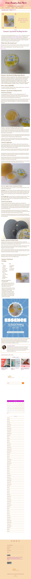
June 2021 (8, 510)
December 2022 (9, 478)
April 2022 (8, 492)
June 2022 (8, 489)
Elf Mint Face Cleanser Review (15, 368)
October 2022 (9, 482)
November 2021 (9, 501)
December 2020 (9, 520)
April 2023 (8, 471)
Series (16, 7)
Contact (8, 552)
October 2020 (9, 524)
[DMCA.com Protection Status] (15, 563)
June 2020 (8, 531)
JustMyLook (27, 87)
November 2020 (9, 522)
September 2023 (9, 463)
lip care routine (18, 35)
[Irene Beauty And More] (15, 569)
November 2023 (9, 459)
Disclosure (8, 548)
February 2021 (9, 517)
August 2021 (8, 506)
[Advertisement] (15, 391)
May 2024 (8, 456)
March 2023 (8, 473)
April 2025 (8, 442)
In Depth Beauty (7, 7)
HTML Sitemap (9, 550)
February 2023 (9, 475)
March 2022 (8, 494)
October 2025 (9, 431)
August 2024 (8, 452)
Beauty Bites (21, 7)
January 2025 (8, 445)
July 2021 (8, 508)
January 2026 (8, 426)
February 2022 (9, 496)
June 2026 (8, 417)
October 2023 (9, 461)
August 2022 (8, 485)
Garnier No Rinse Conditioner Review (4, 368)
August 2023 (8, 464)
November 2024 (9, 449)
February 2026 (9, 424)
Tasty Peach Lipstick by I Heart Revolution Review (25, 368)
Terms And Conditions (10, 545)
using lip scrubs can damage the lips (16, 37)
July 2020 (8, 529)
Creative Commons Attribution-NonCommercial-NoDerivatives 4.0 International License (15, 559)
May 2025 (8, 440)
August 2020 (8, 527)
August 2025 (8, 435)
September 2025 (9, 433)
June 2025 (8, 438)
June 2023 (8, 468)
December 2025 (9, 428)
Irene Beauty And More (11, 345)
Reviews (13, 7)
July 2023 (8, 466)
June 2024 (8, 454)
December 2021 (9, 499)
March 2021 (8, 515)
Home (2, 7)
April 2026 (8, 421)
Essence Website (4, 48)
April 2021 (8, 513)
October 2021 (9, 503)
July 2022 (8, 487)
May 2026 (8, 419)
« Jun (7, 413)
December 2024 (9, 447)
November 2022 (9, 480)
